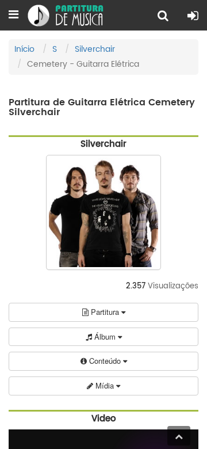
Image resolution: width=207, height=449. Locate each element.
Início (24, 49)
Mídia (104, 385)
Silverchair (95, 49)
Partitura (105, 311)
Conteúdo (105, 360)
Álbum (105, 336)
